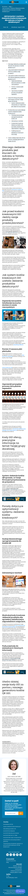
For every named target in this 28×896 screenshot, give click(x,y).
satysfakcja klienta (18, 345)
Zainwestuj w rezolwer (17, 121)
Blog (10, 6)
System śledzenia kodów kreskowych (12, 826)
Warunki (19, 864)
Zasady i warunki (17, 866)
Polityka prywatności (16, 871)
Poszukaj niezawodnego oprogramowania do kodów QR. (17, 116)
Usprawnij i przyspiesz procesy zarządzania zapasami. (17, 92)
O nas (7, 876)
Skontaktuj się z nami (11, 877)
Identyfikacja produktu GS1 (9, 828)
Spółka (8, 874)
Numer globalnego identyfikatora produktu (11, 658)
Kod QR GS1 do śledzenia (9, 831)
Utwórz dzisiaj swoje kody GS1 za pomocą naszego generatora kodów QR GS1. (16, 139)
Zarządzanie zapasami (12, 231)
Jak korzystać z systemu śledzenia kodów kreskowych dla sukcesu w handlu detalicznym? (13, 9)
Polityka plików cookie (16, 872)
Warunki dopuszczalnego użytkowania (15, 868)
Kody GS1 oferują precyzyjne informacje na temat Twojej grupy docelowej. (15, 99)
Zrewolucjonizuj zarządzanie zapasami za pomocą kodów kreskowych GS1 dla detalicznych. (13, 845)
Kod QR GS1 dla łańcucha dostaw (11, 833)
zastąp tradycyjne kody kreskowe (10, 489)
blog (7, 862)
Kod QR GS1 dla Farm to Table (10, 835)
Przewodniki (10, 859)
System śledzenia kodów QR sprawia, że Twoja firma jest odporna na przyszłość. (18, 104)
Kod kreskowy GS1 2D (8, 824)
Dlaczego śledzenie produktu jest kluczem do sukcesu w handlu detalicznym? (17, 65)
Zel (7, 27)
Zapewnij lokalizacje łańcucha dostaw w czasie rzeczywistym (18, 82)
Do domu (4, 6)
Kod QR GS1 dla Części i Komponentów (12, 837)
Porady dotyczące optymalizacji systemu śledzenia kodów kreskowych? (16, 111)
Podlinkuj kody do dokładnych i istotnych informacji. (17, 132)
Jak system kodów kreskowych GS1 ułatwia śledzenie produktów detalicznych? (16, 77)
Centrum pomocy (11, 860)
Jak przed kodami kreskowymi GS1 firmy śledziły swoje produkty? (16, 71)
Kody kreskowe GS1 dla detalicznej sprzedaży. (13, 626)
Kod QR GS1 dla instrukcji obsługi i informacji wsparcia (14, 429)
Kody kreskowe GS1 (7, 367)
